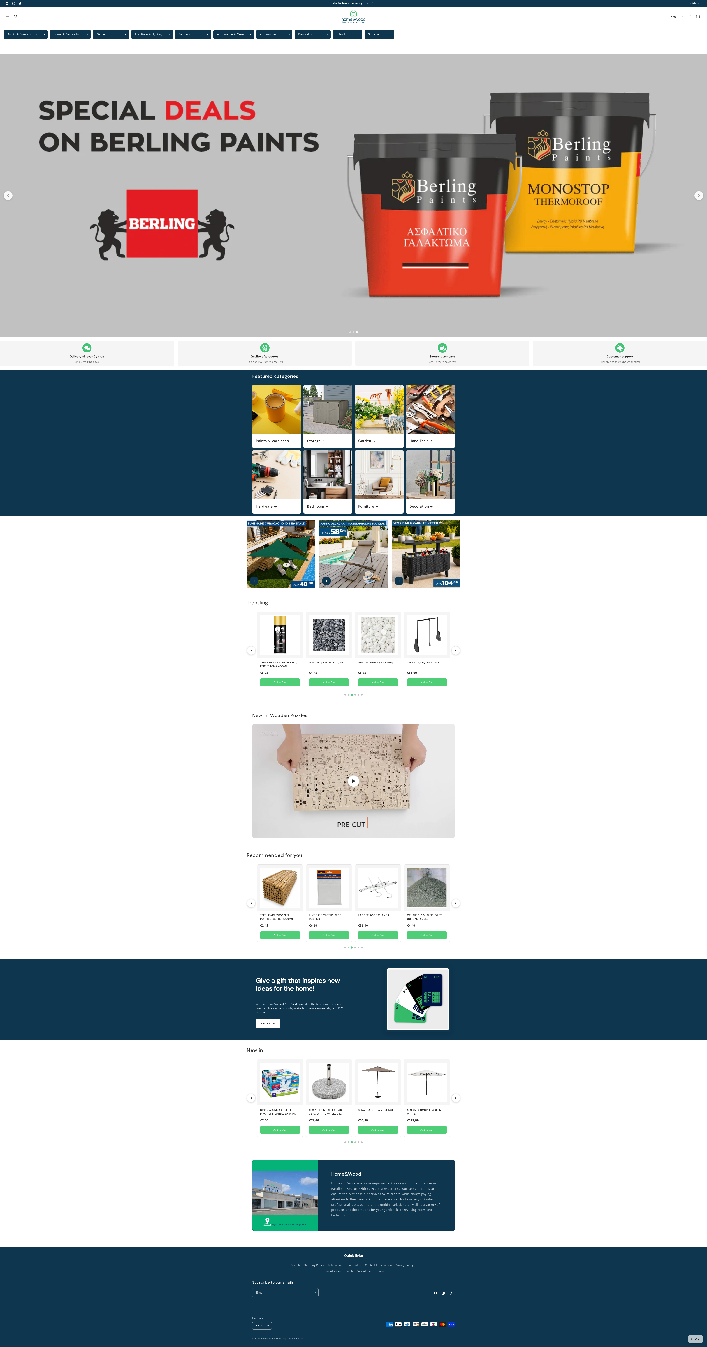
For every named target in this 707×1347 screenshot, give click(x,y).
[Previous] (251, 650)
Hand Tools (418, 441)
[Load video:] (353, 781)
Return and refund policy (344, 1265)
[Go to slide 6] (362, 695)
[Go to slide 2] (353, 332)
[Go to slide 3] (357, 332)
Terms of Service (332, 1271)
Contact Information (378, 1265)
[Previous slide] (8, 195)
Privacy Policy (404, 1265)
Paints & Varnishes (272, 441)
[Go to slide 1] (350, 332)
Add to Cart (280, 682)
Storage (314, 441)
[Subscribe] (314, 1292)
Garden (364, 441)
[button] (8, 17)
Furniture (366, 506)
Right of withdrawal (360, 1271)
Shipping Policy (314, 1265)
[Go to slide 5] (358, 695)
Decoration (419, 506)
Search (295, 1265)
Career (381, 1271)
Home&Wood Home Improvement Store (282, 1338)
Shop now (268, 1023)
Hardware (264, 506)
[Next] (455, 650)
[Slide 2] (353, 195)
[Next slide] (698, 195)
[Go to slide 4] (355, 695)
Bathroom (315, 506)
